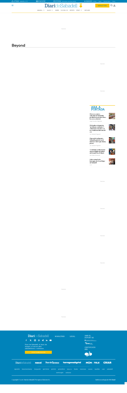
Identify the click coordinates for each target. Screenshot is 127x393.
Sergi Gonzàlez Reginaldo (96, 121)
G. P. (91, 165)
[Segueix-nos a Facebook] (26, 341)
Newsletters (102, 6)
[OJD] (88, 354)
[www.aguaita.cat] (17, 369)
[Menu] (12, 6)
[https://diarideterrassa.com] (52, 363)
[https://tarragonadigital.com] (72, 363)
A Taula (94, 1)
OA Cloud (112, 380)
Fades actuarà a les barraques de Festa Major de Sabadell (97, 161)
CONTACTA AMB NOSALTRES (38, 352)
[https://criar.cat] (107, 363)
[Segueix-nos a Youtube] (50, 341)
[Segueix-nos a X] (30, 341)
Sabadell (41, 10)
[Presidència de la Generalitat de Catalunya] (90, 340)
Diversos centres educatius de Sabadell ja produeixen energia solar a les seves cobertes (98, 116)
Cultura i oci (64, 10)
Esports (72, 10)
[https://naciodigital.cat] (38, 363)
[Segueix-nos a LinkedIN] (46, 340)
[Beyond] (63, 5)
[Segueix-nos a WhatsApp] (39, 340)
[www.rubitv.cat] (103, 369)
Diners (57, 10)
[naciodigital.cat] (27, 369)
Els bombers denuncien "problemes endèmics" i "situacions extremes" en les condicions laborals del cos (97, 129)
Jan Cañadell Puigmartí (95, 134)
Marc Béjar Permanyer (95, 155)
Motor (113, 1)
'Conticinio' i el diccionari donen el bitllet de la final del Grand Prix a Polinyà (97, 151)
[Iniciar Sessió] (114, 6)
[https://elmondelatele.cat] (92, 363)
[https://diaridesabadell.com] (23, 363)
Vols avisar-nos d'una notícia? (69, 1)
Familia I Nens (107, 1)
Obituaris (87, 10)
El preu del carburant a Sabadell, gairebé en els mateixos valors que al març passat (98, 141)
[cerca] (111, 5)
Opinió (79, 10)
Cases (99, 1)
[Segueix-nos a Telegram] (43, 341)
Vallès (50, 10)
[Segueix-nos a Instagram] (35, 341)
